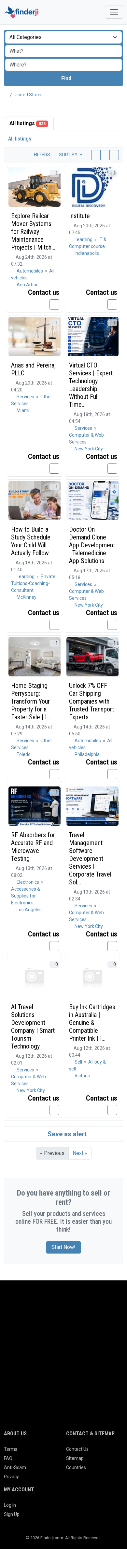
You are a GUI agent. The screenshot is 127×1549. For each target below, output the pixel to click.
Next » (80, 1153)
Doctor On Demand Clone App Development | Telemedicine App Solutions (92, 545)
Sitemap (75, 1458)
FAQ (8, 1458)
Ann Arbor (27, 284)
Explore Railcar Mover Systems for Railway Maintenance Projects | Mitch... (33, 231)
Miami (23, 410)
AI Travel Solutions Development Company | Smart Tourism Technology (33, 1026)
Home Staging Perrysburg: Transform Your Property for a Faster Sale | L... (31, 701)
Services (26, 396)
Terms (10, 1449)
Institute (79, 216)
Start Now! (63, 1247)
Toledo (24, 754)
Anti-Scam (15, 1467)
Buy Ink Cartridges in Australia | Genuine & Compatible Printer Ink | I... (92, 1022)
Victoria (82, 1075)
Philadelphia (87, 754)
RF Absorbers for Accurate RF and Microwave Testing (33, 846)
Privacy (11, 1476)
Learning (84, 239)
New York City (89, 448)
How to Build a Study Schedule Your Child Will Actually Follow (30, 541)
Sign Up (12, 1514)
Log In (10, 1505)
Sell (79, 1062)
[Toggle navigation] (114, 12)
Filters (41, 154)
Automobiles (30, 271)
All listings (27, 123)
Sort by (68, 154)
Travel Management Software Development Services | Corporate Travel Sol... (90, 858)
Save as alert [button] (66, 1134)
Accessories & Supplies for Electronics (25, 895)
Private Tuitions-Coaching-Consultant (33, 583)
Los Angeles (29, 909)
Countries (76, 1467)
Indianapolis (87, 253)
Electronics (28, 882)
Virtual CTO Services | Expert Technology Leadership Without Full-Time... (91, 384)
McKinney (26, 597)
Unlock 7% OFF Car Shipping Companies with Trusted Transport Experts (91, 701)
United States (29, 94)
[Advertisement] (63, 1363)
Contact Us (77, 1449)
